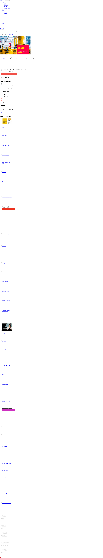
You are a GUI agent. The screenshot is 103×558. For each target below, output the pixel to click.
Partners (3, 518)
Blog (2, 528)
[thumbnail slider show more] (0, 112)
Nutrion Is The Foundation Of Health (6, 435)
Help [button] (2, 11)
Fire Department (4, 246)
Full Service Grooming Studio (6, 349)
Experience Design (4, 392)
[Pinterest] (0, 557)
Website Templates (4, 532)
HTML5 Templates (4, 536)
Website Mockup (4, 552)
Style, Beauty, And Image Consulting (6, 463)
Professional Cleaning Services (6, 477)
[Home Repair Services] (7, 124)
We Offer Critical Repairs (5, 135)
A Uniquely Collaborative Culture (6, 365)
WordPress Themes (6, 5)
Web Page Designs (4, 550)
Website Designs (5, 4)
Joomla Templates (4, 535)
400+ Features (3, 2)
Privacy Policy (4, 516)
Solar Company (4, 172)
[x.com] (0, 556)
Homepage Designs (4, 551)
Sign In (3, 23)
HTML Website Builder (5, 541)
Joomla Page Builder (4, 543)
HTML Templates (6, 6)
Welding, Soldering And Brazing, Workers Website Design (6, 311)
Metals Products (4, 127)
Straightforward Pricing (5, 384)
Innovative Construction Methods (6, 300)
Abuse (3, 519)
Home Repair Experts (4, 263)
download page (29, 69)
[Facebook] (0, 554)
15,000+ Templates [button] (4, 3)
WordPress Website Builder (7, 8)
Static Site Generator (4, 544)
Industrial (12, 34)
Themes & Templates (4, 530)
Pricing (3, 9)
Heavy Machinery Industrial (5, 291)
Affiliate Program (4, 526)
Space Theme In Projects (5, 470)
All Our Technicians (4, 181)
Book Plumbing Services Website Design (7, 197)
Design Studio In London (5, 493)
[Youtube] (0, 555)
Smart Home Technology (5, 446)
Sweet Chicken (4, 333)
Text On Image (9, 34)
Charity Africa (4, 341)
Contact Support (5, 13)
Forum (3, 527)
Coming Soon (3, 374)
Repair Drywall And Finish (5, 145)
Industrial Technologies (5, 281)
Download (4, 208)
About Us (3, 517)
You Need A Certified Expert (5, 234)
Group (14, 34)
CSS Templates (4, 534)
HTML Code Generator (5, 545)
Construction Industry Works (5, 155)
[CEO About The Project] (7, 330)
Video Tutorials (5, 12)
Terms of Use (3, 515)
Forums (3, 10)
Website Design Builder (6, 58)
